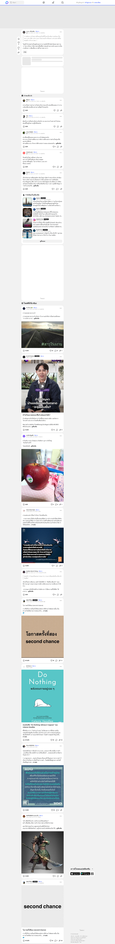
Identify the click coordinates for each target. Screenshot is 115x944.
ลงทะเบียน (97, 2)
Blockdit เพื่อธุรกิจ (75, 942)
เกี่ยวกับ (72, 936)
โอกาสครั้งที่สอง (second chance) (34, 930)
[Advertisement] (57, 16)
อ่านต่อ (33, 525)
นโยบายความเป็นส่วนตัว (76, 939)
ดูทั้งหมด (42, 241)
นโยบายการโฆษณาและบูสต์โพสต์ (78, 937)
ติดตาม (37, 31)
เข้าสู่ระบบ (88, 2)
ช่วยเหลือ (77, 936)
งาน (25, 52)
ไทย (80, 942)
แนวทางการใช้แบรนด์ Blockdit (77, 940)
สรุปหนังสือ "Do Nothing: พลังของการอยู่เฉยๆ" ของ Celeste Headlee (40, 726)
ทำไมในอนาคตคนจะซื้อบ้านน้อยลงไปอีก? (36, 415)
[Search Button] (11, 2)
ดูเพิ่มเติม (58, 143)
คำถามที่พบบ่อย (83, 936)
